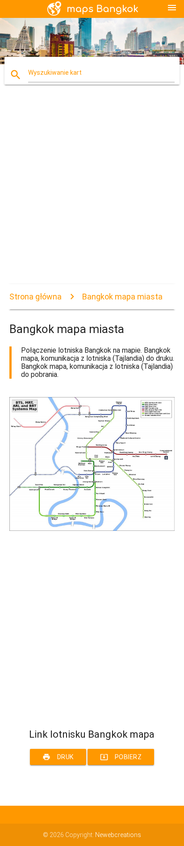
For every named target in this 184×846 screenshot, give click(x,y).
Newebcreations (118, 834)
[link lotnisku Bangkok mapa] (92, 528)
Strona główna (35, 296)
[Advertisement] (92, 192)
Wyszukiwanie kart (55, 72)
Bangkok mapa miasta (122, 296)
